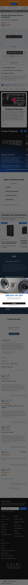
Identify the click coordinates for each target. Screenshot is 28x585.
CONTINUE (14, 303)
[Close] (27, 278)
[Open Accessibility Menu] (25, 292)
